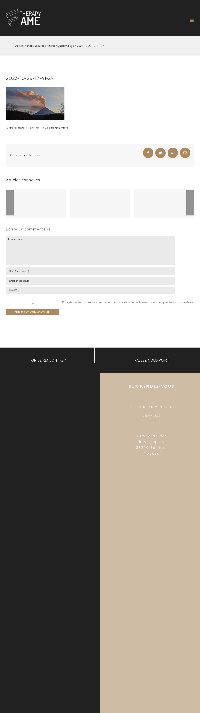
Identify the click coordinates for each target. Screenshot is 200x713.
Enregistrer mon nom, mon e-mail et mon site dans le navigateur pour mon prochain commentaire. (128, 302)
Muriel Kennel (17, 128)
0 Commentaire (59, 128)
